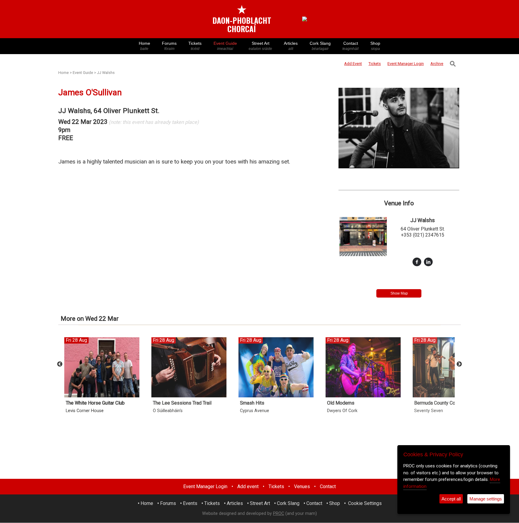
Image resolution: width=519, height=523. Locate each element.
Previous (60, 364)
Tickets (195, 46)
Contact (350, 46)
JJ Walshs (106, 72)
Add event (248, 486)
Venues (302, 486)
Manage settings (485, 498)
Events (190, 503)
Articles (291, 46)
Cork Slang (320, 46)
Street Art (260, 46)
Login (405, 63)
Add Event (353, 63)
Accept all (451, 498)
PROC (278, 513)
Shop (375, 46)
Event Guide (225, 46)
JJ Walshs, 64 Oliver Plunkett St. (108, 111)
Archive (436, 63)
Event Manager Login (205, 486)
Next (459, 364)
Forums (169, 46)
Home (144, 46)
